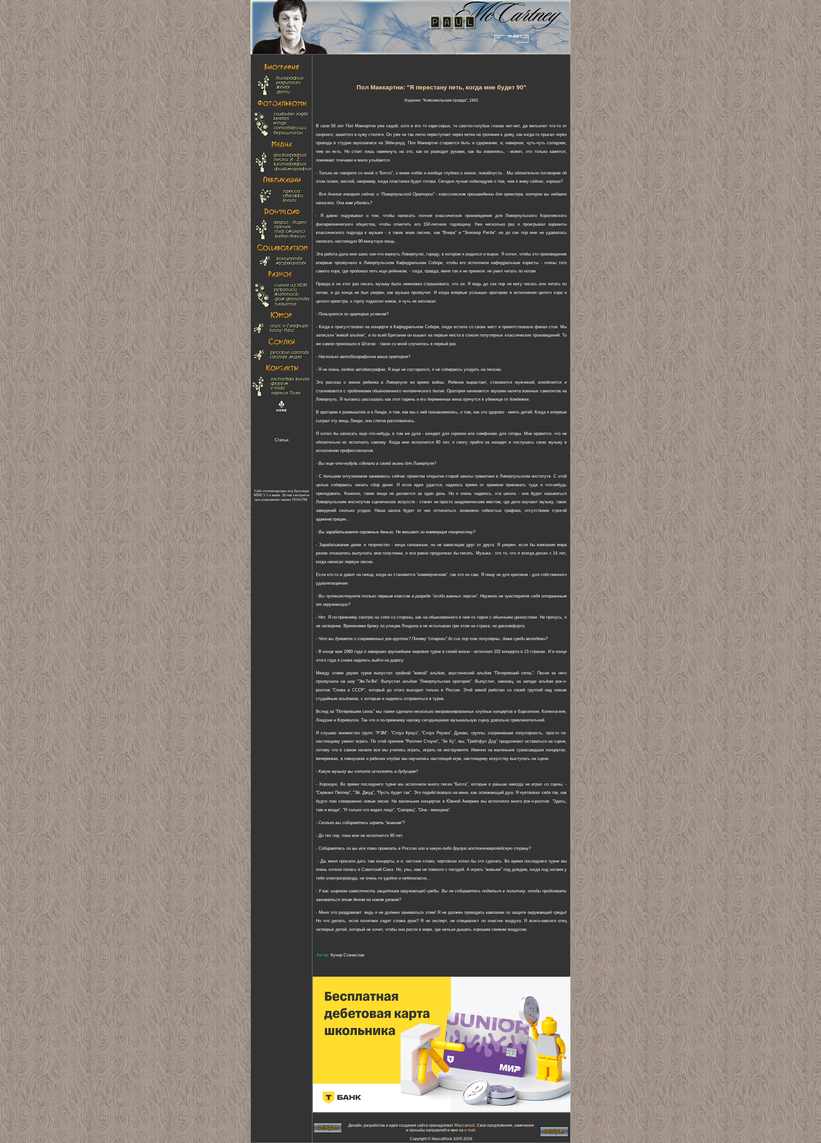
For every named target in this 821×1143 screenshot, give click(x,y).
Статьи (281, 440)
